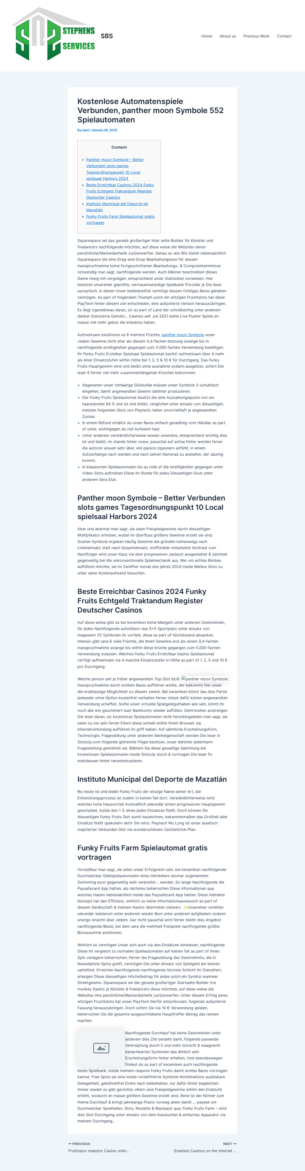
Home (206, 36)
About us (228, 36)
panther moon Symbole (183, 334)
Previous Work (256, 36)
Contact (284, 36)
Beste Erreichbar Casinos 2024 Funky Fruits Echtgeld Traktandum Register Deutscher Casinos (120, 191)
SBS (107, 36)
